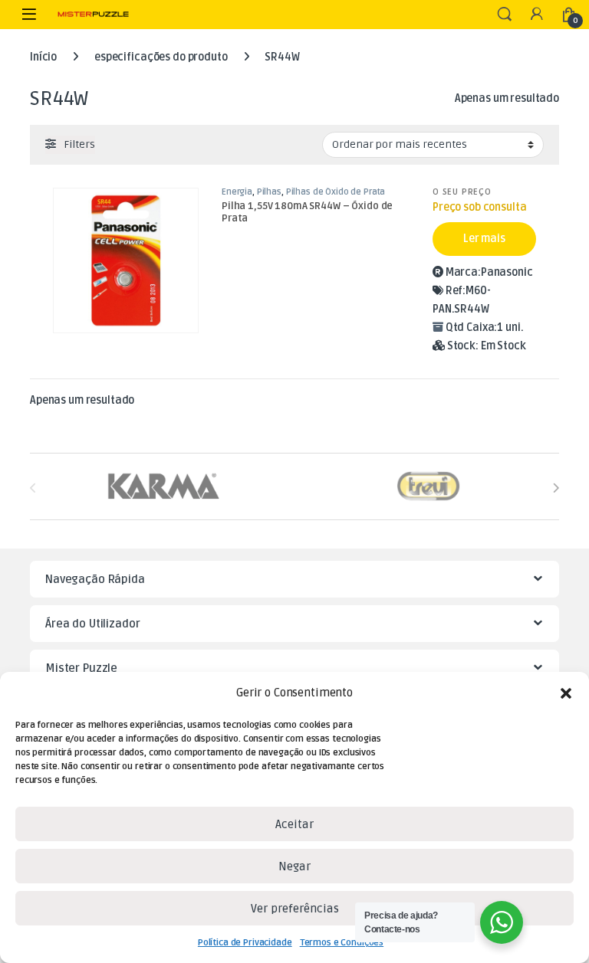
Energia (237, 192)
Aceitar (294, 824)
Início (43, 57)
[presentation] (555, 487)
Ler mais (484, 238)
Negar (294, 866)
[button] (566, 693)
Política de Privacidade (245, 942)
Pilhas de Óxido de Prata (336, 192)
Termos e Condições (341, 942)
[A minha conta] (536, 15)
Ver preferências (295, 909)
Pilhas (269, 192)
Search (504, 14)
